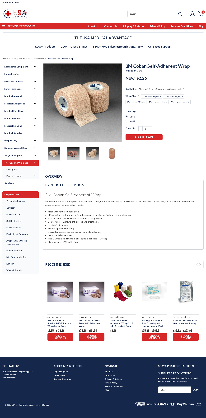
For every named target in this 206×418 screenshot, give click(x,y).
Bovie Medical (13, 214)
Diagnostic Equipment (16, 66)
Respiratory (10, 140)
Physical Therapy (14, 176)
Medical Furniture (13, 111)
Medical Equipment (14, 103)
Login (56, 371)
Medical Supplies (13, 133)
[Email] (133, 145)
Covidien (10, 207)
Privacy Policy (157, 26)
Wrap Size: (132, 96)
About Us (93, 26)
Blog (201, 26)
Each (132, 116)
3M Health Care (14, 221)
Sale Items (9, 183)
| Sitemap (45, 405)
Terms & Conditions (182, 26)
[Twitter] (143, 145)
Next (119, 103)
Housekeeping (12, 74)
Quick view (60, 292)
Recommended (57, 264)
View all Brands (14, 270)
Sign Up (64, 371)
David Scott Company (17, 234)
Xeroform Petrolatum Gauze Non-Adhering (185, 322)
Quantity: (132, 111)
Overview (53, 176)
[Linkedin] (149, 145)
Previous (46, 103)
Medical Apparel (13, 96)
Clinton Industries (15, 201)
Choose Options (60, 336)
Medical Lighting (13, 125)
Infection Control (13, 81)
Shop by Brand (11, 194)
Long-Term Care (13, 88)
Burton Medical (14, 250)
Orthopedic (39, 59)
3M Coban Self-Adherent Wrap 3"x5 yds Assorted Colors (121, 323)
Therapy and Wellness (21, 59)
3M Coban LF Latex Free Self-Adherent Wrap (89, 323)
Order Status (59, 375)
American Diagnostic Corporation (16, 242)
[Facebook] (127, 145)
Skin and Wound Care (15, 148)
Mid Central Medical (16, 257)
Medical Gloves (12, 118)
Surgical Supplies (13, 155)
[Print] (138, 145)
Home (5, 59)
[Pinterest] (154, 145)
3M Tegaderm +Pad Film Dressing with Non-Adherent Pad (152, 323)
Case (132, 120)
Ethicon (10, 263)
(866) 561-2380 (10, 2)
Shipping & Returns (133, 26)
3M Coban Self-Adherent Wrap (60, 59)
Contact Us (110, 26)
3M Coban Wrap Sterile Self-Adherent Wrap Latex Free (59, 323)
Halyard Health (13, 227)
